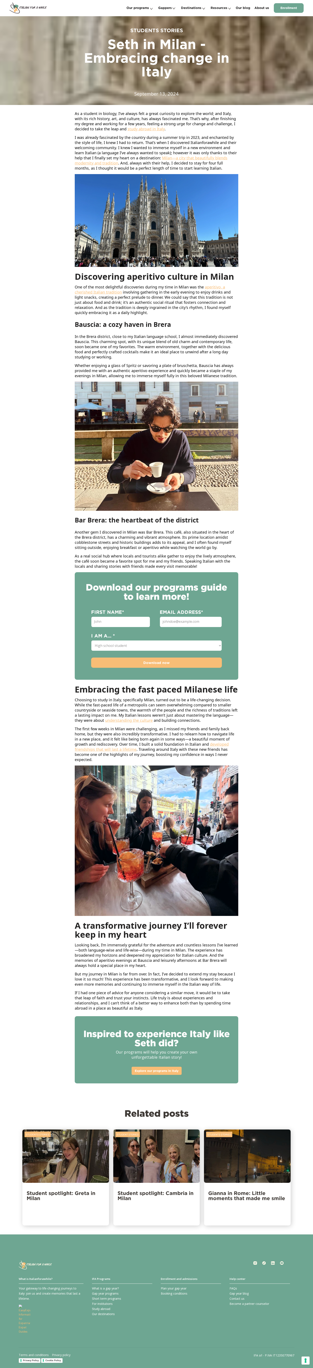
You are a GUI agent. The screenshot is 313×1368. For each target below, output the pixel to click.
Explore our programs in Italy (156, 1070)
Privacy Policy (31, 1360)
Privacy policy (61, 1355)
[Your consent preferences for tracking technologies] (306, 1360)
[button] (139, 8)
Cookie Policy (53, 1360)
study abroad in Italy (146, 128)
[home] (28, 8)
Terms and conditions (34, 1355)
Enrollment (288, 7)
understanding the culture (129, 720)
